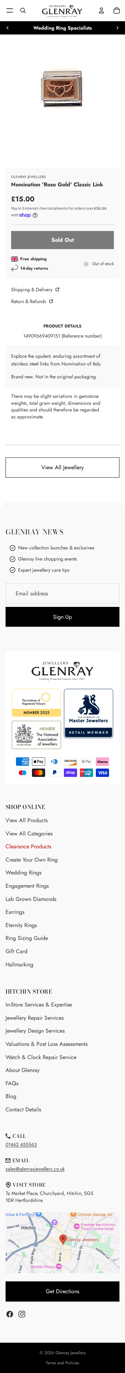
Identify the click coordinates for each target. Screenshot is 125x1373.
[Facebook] (10, 1314)
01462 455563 (21, 1144)
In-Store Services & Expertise (39, 1005)
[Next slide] (117, 28)
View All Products (27, 820)
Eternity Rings (21, 925)
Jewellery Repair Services (35, 1018)
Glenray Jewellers (71, 1353)
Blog (11, 1096)
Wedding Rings (23, 873)
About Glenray (23, 1070)
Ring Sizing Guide (27, 938)
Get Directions (62, 1291)
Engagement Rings (27, 886)
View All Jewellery (62, 467)
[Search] (23, 10)
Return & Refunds (29, 301)
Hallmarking (19, 965)
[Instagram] (22, 1314)
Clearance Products (28, 846)
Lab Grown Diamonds (31, 899)
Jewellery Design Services (35, 1031)
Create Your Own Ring (32, 860)
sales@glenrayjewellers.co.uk (35, 1168)
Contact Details (23, 1109)
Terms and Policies (62, 1363)
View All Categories (29, 834)
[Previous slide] (7, 28)
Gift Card (16, 951)
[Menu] (9, 10)
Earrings (15, 912)
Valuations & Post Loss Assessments (47, 1044)
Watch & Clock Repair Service (41, 1057)
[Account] (101, 10)
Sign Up (62, 617)
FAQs (12, 1083)
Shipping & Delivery (32, 289)
